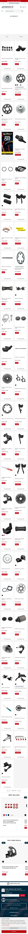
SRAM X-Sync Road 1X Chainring (7, 418)
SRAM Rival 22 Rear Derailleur (20, 657)
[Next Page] (18, 791)
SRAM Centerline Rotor (6, 568)
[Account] (21, 7)
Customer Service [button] (13, 912)
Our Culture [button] (13, 915)
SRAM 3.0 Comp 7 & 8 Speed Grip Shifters (20, 149)
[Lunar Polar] (20, 85)
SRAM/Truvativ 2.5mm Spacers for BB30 (7, 179)
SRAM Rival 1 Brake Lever (19, 478)
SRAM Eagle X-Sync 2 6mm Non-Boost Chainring (7, 119)
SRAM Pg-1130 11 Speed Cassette (6, 658)
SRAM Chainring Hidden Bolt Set (7, 58)
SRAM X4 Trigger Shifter (19, 298)
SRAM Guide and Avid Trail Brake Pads (7, 238)
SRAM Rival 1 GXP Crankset (19, 718)
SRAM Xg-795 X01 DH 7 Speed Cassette (20, 508)
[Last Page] (20, 791)
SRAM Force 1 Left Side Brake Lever (20, 449)
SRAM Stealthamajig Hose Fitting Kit (20, 747)
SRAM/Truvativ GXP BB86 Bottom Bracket (19, 539)
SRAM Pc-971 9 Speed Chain (6, 266)
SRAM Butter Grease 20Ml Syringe (6, 478)
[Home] (7, 7)
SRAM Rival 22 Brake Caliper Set (20, 388)
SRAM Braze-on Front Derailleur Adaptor (20, 178)
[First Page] (8, 791)
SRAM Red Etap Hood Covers (7, 358)
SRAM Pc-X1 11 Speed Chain (20, 357)
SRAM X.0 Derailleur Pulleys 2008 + (20, 328)
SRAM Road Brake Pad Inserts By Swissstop (20, 238)
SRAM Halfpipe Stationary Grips (7, 209)
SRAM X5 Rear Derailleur (6, 776)
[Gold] (17, 85)
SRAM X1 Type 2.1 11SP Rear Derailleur (7, 449)
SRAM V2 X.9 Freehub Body (20, 628)
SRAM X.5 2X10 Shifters (6, 687)
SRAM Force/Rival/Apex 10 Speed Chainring (19, 269)
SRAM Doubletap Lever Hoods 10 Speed (20, 59)
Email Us (15, 907)
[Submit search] (22, 11)
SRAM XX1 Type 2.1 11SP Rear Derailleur (7, 509)
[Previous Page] (10, 791)
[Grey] (2, 295)
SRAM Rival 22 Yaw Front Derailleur (6, 747)
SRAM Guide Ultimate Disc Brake (20, 688)
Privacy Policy (6, 924)
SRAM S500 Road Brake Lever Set (20, 210)
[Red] (4, 535)
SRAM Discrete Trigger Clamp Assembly (7, 329)
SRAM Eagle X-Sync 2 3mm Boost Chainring (20, 89)
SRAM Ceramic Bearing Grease (7, 716)
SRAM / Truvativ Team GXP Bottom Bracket (6, 299)
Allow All (14, 931)
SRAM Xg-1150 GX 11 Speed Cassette (6, 388)
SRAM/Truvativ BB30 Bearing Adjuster (7, 599)
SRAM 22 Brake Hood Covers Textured (7, 539)
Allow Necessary (14, 928)
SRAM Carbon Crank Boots (19, 568)
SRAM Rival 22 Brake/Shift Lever (20, 418)
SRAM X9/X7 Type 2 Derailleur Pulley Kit (7, 628)
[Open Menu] (2, 11)
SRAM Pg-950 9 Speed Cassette (7, 88)
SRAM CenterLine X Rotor (19, 598)
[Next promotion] (25, 3)
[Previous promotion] (3, 3)
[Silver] (2, 85)
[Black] (2, 55)
